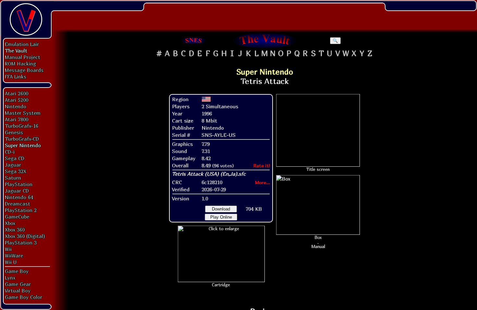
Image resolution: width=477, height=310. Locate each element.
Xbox (10, 223)
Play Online (221, 217)
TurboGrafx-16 (21, 126)
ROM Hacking (20, 63)
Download (221, 209)
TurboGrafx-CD (22, 139)
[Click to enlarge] (221, 228)
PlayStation (18, 184)
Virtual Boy (18, 290)
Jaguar (13, 165)
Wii (8, 249)
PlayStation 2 (21, 210)
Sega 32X (15, 171)
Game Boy (17, 271)
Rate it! (261, 165)
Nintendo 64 (19, 197)
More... (262, 182)
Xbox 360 (15, 229)
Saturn (13, 178)
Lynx (10, 277)
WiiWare (14, 255)
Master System (23, 113)
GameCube (17, 217)
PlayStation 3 (21, 242)
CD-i (10, 152)
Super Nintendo (23, 145)
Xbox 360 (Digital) (25, 236)
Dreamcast (17, 204)
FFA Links (15, 76)
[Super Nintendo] (193, 40)
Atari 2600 (16, 93)
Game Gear (18, 284)
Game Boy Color (23, 297)
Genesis (14, 132)
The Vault (16, 51)
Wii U (11, 262)
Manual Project (22, 57)
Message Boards (24, 70)
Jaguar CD (17, 191)
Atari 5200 (16, 100)
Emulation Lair (22, 44)
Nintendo (15, 106)
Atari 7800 (16, 119)
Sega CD (14, 158)
